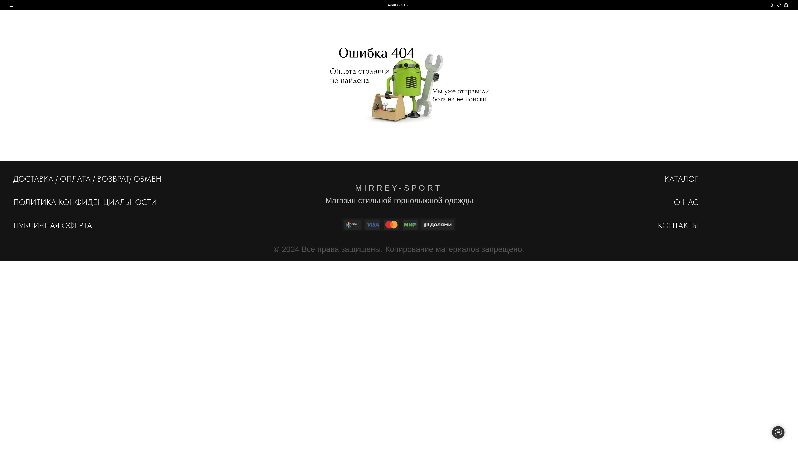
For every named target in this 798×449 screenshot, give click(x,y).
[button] (771, 5)
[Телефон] (748, 7)
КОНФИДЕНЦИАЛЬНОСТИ (107, 202)
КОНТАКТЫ (678, 225)
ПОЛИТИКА (34, 202)
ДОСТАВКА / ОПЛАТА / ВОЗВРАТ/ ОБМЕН (87, 179)
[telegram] (757, 7)
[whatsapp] (739, 7)
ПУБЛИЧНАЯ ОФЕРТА (52, 225)
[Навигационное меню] (10, 5)
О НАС (686, 202)
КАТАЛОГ (681, 179)
